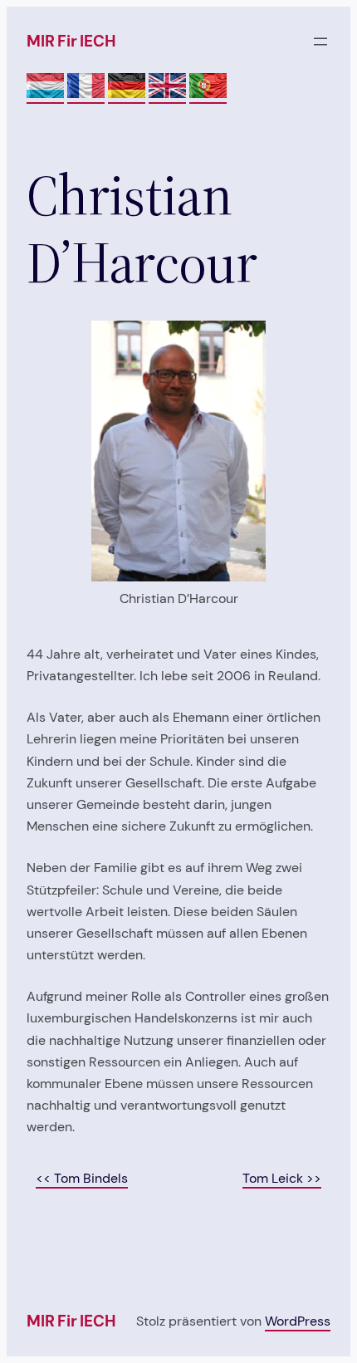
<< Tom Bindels (82, 1178)
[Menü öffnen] (320, 41)
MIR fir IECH (71, 41)
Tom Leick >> (281, 1178)
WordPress (297, 1321)
